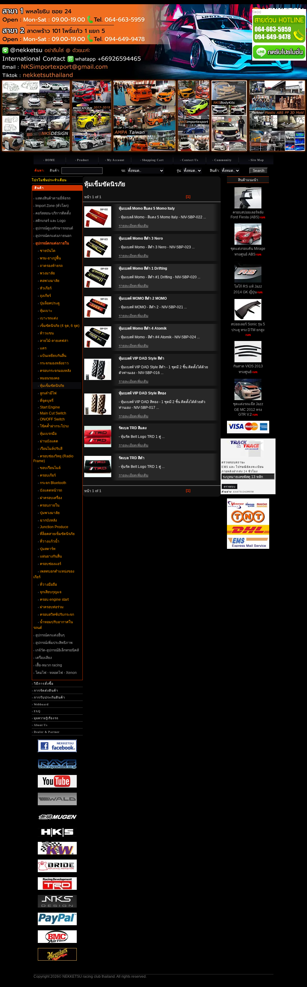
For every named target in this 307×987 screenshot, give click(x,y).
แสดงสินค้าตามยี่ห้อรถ (52, 198)
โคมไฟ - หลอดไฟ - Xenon (56, 673)
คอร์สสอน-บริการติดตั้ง (53, 213)
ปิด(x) (256, 12)
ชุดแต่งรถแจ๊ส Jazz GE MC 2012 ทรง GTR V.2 (248, 409)
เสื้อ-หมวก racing (48, 665)
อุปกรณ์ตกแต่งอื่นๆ (49, 635)
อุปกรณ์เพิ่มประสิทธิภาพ (54, 643)
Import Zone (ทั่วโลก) (52, 206)
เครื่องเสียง (43, 658)
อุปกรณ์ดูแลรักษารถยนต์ (54, 228)
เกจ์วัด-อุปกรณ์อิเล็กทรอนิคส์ (57, 650)
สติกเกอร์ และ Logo (50, 221)
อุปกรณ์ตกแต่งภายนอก (53, 236)
